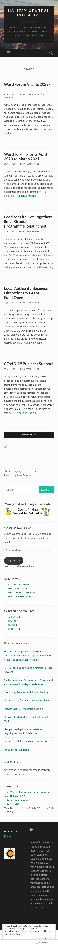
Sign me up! (14, 560)
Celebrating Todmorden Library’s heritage (26, 692)
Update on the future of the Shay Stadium (26, 700)
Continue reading (27, 195)
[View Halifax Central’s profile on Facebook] (5, 836)
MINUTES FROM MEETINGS (23, 592)
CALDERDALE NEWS (17, 644)
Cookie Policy (15, 934)
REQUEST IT (15, 629)
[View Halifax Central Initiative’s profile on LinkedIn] (10, 836)
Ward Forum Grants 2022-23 (27, 86)
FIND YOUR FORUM (18, 584)
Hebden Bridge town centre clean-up (23, 708)
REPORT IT (14, 625)
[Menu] (8, 53)
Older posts (29, 434)
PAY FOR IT (14, 621)
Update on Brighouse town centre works (25, 741)
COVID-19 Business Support (28, 363)
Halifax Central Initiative (29, 13)
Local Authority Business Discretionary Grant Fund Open (26, 293)
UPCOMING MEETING (19, 588)
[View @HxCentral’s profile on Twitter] (7, 836)
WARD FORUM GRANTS (21, 596)
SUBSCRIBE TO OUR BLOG (18, 528)
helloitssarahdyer (29, 94)
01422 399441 (11, 804)
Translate (28, 475)
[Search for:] (29, 489)
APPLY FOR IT (15, 617)
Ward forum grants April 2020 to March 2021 (25, 156)
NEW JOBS (12, 762)
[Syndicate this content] (5, 644)
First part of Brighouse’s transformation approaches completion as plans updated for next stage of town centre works (28, 655)
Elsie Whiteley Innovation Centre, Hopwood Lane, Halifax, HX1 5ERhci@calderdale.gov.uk (27, 796)
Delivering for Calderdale (17, 749)
